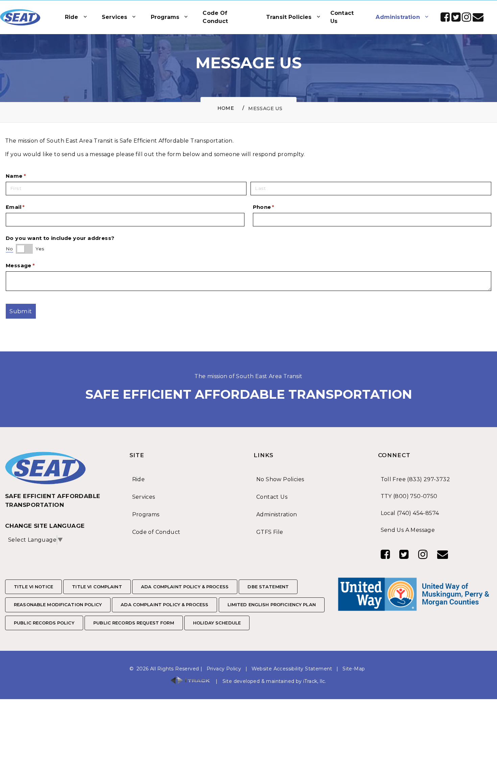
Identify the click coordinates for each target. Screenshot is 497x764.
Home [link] (225, 108)
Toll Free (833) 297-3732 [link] (415, 479)
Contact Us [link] (271, 497)
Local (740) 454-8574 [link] (410, 513)
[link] (20, 17)
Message (33, 266)
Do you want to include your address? (60, 238)
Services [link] (143, 497)
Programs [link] (146, 514)
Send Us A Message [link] (408, 530)
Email (28, 207)
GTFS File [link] (269, 532)
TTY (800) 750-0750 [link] (409, 496)
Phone (276, 207)
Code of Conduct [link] (156, 532)
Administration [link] (276, 514)
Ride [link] (138, 479)
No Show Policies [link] (280, 479)
